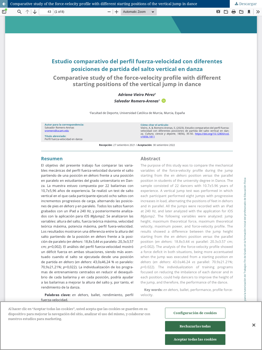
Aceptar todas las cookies (195, 339)
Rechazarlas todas (195, 326)
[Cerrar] (253, 325)
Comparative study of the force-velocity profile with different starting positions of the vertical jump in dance (103, 3)
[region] (131, 325)
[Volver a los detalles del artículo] (4, 4)
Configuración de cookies (195, 313)
